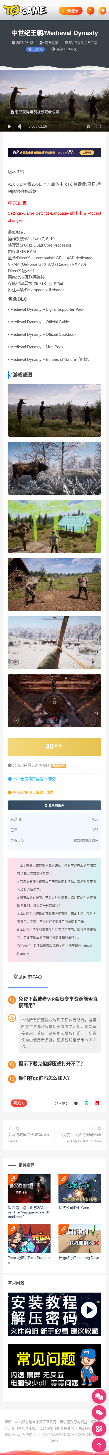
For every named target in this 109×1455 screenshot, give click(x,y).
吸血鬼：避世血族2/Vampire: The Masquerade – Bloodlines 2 (29, 1212)
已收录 (37, 49)
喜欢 (18, 1103)
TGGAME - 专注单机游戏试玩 (38, 946)
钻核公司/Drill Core (73, 1207)
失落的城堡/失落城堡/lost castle (28, 1138)
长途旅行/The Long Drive (78, 1258)
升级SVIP (58, 765)
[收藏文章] (76, 1103)
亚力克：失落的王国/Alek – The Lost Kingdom (80, 1138)
